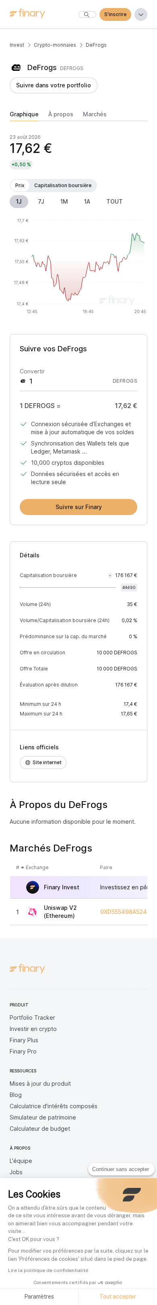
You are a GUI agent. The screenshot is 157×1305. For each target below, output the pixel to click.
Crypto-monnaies (55, 45)
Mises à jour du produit (40, 1083)
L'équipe (21, 1160)
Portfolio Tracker (32, 1017)
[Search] (87, 14)
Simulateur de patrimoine (43, 1117)
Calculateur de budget (40, 1128)
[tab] (24, 116)
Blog (16, 1094)
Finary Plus (24, 1040)
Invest (17, 45)
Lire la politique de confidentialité (48, 1270)
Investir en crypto (33, 1028)
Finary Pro (23, 1051)
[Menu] (140, 14)
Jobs (16, 1172)
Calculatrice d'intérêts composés (53, 1106)
